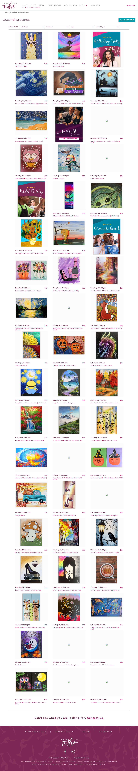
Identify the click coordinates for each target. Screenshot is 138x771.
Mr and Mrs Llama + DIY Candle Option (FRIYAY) (30, 627)
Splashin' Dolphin (58, 178)
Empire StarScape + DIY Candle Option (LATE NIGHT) (105, 141)
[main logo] (9, 2)
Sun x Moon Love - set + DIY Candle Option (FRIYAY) (29, 328)
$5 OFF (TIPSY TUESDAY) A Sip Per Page (28, 590)
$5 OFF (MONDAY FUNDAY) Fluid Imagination (67, 253)
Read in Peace (20, 665)
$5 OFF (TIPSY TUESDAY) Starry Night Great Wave (31, 103)
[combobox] (32, 27)
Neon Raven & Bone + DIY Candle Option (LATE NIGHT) (68, 328)
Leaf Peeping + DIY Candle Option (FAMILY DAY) (106, 328)
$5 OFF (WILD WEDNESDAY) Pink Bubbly (66, 291)
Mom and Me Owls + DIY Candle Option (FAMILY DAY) (30, 703)
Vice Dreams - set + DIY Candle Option (65, 665)
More (82, 5)
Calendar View (127, 20)
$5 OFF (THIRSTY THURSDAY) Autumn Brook (105, 291)
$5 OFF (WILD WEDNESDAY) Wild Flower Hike (68, 440)
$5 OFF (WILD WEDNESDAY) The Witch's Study (68, 103)
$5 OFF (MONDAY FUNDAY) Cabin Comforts (105, 403)
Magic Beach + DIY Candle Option (64, 403)
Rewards (131, 5)
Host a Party (54, 5)
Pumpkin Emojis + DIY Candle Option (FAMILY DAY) (107, 478)
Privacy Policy (58, 758)
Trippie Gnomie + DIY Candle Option (102, 665)
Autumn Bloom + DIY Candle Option (64, 702)
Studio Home (28, 5)
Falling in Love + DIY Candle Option (64, 365)
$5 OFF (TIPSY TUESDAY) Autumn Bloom (28, 291)
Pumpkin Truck (20, 515)
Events (41, 5)
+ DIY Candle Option (97, 178)
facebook (65, 751)
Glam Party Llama (20, 66)
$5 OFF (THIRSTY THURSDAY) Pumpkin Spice (105, 590)
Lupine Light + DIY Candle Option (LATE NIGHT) (106, 702)
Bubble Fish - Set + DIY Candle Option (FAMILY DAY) (105, 628)
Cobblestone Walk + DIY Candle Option (65, 552)
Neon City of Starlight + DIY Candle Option (104, 515)
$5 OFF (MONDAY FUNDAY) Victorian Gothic (105, 552)
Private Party (64, 732)
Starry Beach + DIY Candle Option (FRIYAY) (29, 141)
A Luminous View (58, 66)
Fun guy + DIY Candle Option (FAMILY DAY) (29, 552)
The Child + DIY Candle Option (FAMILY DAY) (105, 216)
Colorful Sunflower (21, 365)
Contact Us (81, 758)
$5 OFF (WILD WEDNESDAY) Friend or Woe (67, 590)
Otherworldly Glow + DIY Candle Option (65, 216)
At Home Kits (70, 5)
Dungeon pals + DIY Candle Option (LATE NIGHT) (68, 627)
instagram (73, 751)
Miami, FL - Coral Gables (31, 7)
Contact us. (95, 717)
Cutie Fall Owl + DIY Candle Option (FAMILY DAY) (30, 178)
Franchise (95, 5)
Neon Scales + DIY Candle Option (101, 365)
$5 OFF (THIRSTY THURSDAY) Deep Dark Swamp (106, 103)
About (86, 732)
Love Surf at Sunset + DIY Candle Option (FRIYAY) (31, 478)
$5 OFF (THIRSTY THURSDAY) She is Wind (104, 440)
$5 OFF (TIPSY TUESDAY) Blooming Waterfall (29, 440)
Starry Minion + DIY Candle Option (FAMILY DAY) (30, 403)
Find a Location (35, 732)
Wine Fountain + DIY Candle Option (64, 515)
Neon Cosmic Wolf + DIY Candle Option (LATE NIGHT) (67, 478)
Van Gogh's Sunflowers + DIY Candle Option (29, 253)
